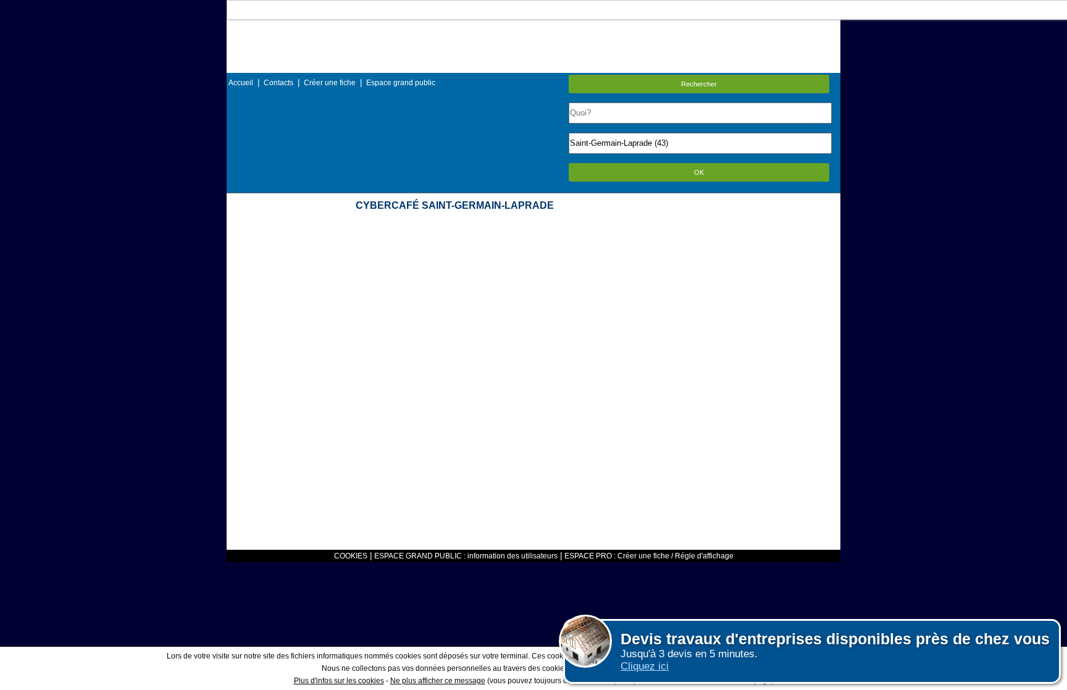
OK (699, 172)
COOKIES (350, 556)
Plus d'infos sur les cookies (339, 680)
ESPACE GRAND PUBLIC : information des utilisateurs (466, 556)
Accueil (240, 82)
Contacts (278, 82)
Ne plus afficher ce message (437, 680)
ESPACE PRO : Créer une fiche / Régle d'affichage (649, 556)
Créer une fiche (330, 82)
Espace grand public (400, 82)
